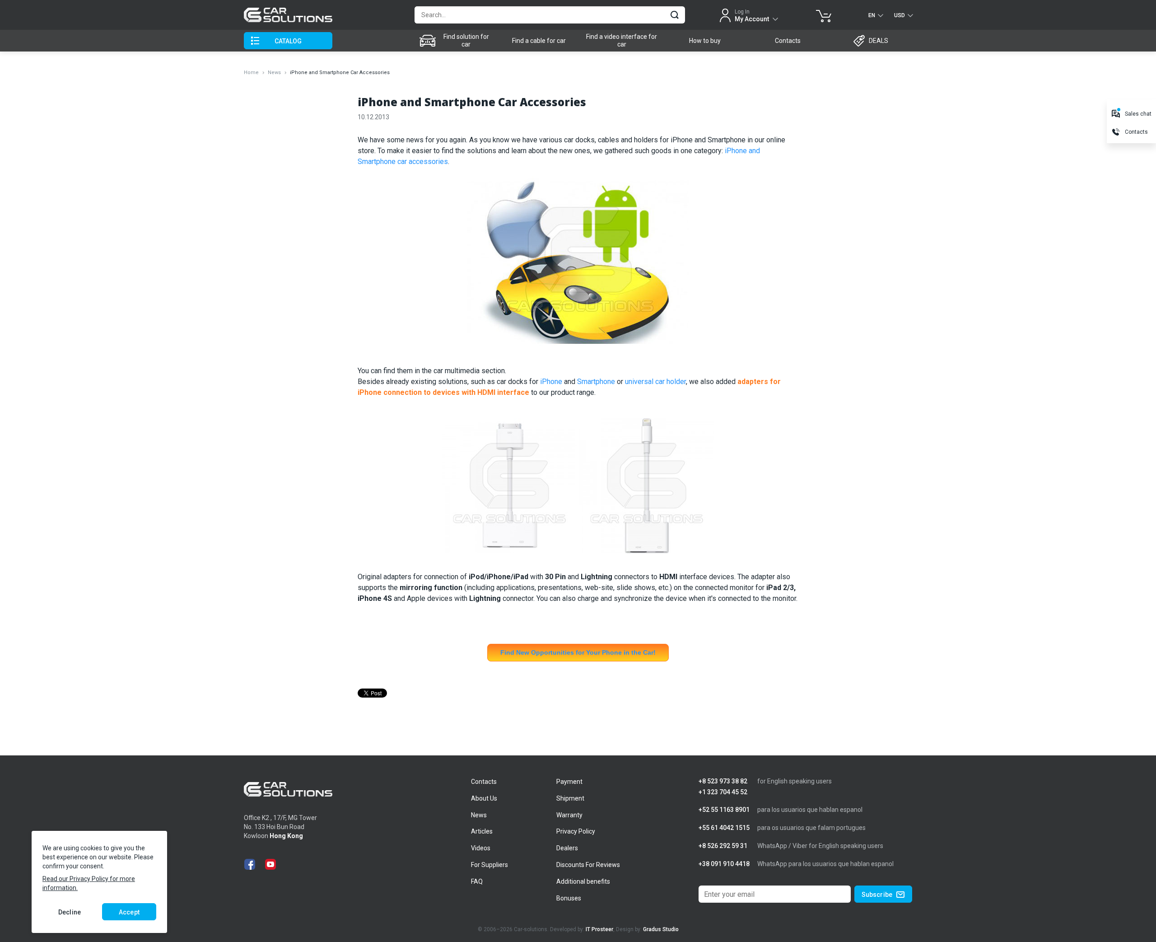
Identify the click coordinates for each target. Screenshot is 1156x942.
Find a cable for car (539, 40)
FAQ (477, 881)
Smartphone (596, 381)
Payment (569, 781)
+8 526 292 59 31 (723, 846)
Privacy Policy (575, 831)
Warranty (569, 815)
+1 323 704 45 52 (723, 792)
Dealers (567, 848)
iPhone (551, 381)
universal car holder (655, 381)
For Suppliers (489, 864)
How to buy (705, 40)
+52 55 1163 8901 (724, 809)
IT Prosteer (599, 929)
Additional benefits (583, 881)
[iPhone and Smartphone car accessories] (578, 266)
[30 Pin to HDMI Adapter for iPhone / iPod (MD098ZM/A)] (509, 489)
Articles (482, 831)
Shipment (570, 798)
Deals (878, 40)
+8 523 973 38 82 (723, 781)
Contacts (788, 40)
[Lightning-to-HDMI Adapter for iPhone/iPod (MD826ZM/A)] (646, 489)
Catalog (288, 41)
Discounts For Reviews (588, 864)
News (274, 72)
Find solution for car (466, 40)
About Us (484, 798)
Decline (69, 912)
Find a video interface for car (621, 40)
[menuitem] (456, 41)
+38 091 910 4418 (724, 864)
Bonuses (568, 898)
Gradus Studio (661, 929)
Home (251, 72)
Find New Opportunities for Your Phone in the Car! (578, 652)
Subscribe (877, 894)
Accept (129, 912)
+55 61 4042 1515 (724, 828)
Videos (480, 848)
